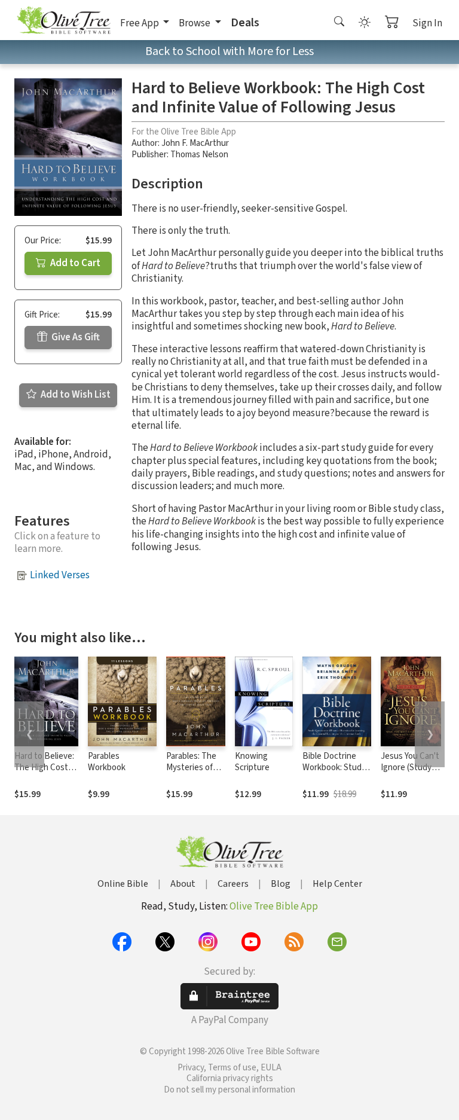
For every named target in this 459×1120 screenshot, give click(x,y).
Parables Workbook (107, 762)
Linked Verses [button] (60, 575)
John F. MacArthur (195, 143)
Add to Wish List (75, 394)
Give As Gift (75, 337)
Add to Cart (74, 263)
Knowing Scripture (252, 762)
